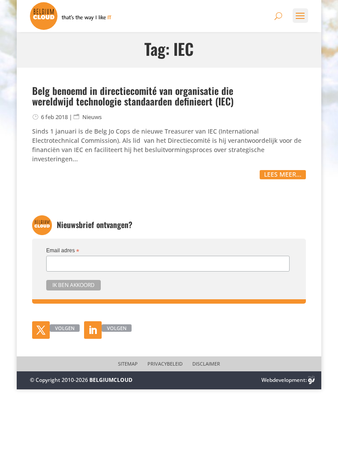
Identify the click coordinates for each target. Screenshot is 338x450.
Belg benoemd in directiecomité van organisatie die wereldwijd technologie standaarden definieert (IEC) (133, 95)
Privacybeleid (165, 364)
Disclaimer (206, 364)
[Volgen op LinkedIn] (93, 330)
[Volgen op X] (41, 330)
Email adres (62, 250)
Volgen (64, 328)
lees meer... (282, 174)
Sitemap (128, 364)
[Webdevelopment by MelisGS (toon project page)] (311, 380)
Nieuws (92, 117)
